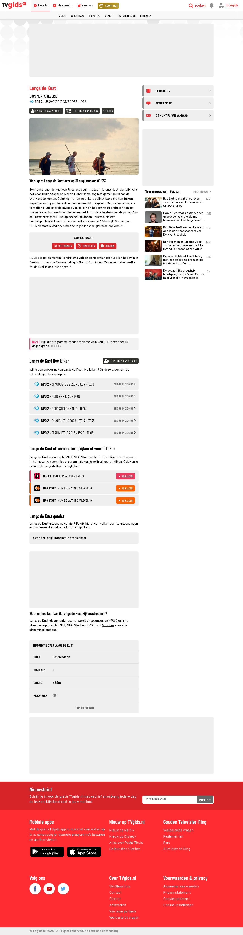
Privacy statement (177, 893)
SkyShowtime (119, 886)
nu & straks (77, 15)
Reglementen (173, 837)
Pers (166, 843)
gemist (109, 15)
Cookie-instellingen (178, 905)
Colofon (115, 899)
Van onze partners (122, 911)
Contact (115, 893)
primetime (94, 15)
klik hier (108, 625)
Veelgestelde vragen (178, 830)
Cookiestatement (176, 899)
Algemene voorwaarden (181, 886)
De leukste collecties (124, 849)
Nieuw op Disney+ (123, 837)
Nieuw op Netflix (121, 830)
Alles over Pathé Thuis (126, 843)
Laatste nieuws (126, 15)
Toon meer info (84, 708)
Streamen (145, 15)
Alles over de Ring (176, 849)
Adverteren (117, 905)
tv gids (62, 15)
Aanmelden (205, 800)
